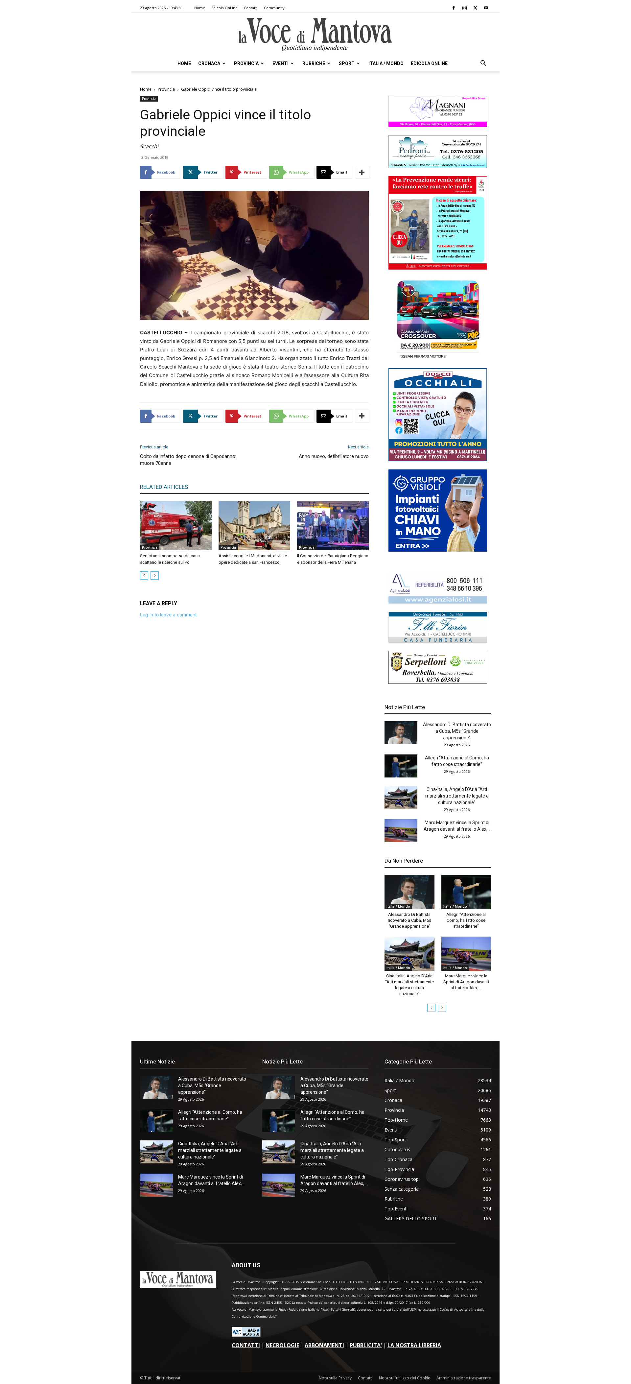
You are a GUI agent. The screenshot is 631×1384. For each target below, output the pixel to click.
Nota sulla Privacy (335, 1378)
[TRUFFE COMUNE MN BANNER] (437, 268)
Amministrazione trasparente (463, 1378)
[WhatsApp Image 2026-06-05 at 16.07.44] (437, 358)
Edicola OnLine (224, 7)
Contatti (251, 7)
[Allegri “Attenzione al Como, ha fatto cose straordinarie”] (401, 765)
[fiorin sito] (437, 641)
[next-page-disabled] (155, 575)
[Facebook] (453, 7)
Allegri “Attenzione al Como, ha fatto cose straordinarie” (466, 920)
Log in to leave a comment (168, 614)
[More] (362, 172)
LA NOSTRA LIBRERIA (414, 1345)
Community (274, 7)
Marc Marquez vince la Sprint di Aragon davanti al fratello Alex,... (466, 981)
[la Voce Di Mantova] (315, 34)
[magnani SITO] (437, 125)
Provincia (246, 63)
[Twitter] (475, 7)
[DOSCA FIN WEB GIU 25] (437, 459)
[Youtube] (486, 7)
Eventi (280, 63)
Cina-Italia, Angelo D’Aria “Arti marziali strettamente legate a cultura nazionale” (457, 796)
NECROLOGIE (282, 1345)
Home (199, 7)
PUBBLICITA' (366, 1345)
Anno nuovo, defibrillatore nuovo (334, 456)
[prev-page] (144, 575)
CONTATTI (246, 1345)
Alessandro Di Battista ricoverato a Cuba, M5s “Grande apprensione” (457, 731)
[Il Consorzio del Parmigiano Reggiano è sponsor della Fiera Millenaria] (333, 525)
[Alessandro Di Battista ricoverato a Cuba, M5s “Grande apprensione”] (401, 732)
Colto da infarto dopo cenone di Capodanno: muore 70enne (188, 459)
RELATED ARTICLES (164, 487)
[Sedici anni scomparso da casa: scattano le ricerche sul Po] (176, 525)
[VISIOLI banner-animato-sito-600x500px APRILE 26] (437, 550)
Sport (347, 63)
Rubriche (313, 63)
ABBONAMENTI (324, 1345)
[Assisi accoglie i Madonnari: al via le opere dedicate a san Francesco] (254, 525)
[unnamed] (437, 602)
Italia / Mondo (386, 63)
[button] (483, 64)
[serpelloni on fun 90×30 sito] (437, 682)
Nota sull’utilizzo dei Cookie (404, 1378)
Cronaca (209, 63)
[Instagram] (464, 7)
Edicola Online (429, 63)
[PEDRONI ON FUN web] (437, 166)
